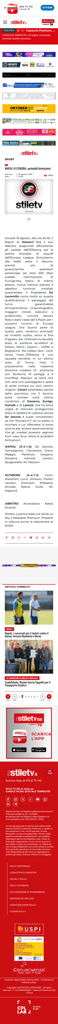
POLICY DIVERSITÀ (19, 885)
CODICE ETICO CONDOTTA (23, 872)
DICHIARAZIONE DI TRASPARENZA (27, 892)
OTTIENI (47, 7)
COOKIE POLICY (18, 911)
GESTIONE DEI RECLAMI (22, 898)
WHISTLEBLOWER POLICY (23, 905)
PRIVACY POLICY (18, 879)
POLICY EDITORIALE (20, 866)
